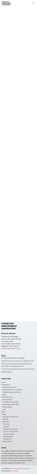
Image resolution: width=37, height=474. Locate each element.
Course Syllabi (7, 407)
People (3, 414)
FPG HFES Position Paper (10, 402)
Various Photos (7, 441)
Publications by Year (9, 387)
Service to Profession (10, 431)
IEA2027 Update (6, 372)
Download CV (7, 439)
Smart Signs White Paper (10, 404)
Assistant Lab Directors (10, 417)
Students (5, 419)
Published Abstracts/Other (11, 392)
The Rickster (15, 471)
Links (4, 409)
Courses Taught (8, 434)
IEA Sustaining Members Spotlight (13, 358)
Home (3, 382)
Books (4, 395)
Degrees (6, 426)
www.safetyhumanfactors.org (10, 348)
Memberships (8, 436)
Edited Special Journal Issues (12, 390)
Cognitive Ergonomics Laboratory (21, 468)
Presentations (7, 399)
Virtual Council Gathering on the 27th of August (18, 369)
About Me (5, 421)
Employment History (10, 429)
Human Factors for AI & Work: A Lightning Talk (17, 361)
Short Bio (6, 424)
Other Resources (7, 397)
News (3, 412)
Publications (5, 385)
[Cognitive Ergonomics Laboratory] (6, 3)
